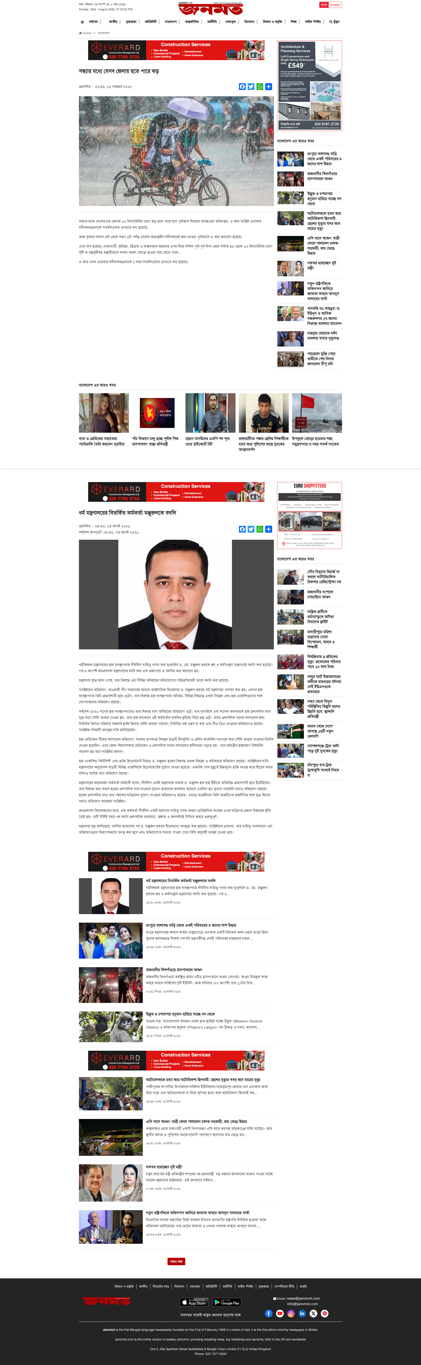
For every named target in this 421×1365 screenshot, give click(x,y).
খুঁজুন (335, 22)
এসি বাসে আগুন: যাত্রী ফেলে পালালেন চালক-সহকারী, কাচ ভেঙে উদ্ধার (323, 246)
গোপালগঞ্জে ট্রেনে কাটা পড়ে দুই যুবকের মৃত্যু (323, 748)
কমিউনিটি (150, 22)
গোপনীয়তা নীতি (284, 1286)
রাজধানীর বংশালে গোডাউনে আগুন (320, 594)
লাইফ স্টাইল (313, 22)
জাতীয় (113, 22)
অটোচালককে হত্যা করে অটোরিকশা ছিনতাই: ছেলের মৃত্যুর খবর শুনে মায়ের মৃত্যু (324, 221)
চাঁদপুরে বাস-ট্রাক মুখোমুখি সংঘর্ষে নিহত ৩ (323, 770)
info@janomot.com (302, 1303)
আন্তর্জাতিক (192, 22)
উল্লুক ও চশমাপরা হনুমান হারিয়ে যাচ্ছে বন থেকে (324, 198)
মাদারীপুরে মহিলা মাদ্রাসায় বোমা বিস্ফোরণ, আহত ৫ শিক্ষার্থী (321, 639)
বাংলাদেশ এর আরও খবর (295, 141)
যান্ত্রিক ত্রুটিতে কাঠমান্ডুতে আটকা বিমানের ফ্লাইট (320, 616)
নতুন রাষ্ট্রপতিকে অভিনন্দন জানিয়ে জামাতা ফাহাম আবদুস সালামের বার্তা (323, 291)
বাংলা (324, 5)
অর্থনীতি (212, 22)
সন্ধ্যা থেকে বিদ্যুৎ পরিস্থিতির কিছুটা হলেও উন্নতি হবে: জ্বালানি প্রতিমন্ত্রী (323, 709)
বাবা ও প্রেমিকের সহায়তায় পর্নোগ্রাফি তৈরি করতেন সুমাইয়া (102, 441)
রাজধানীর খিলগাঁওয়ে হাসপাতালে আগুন (322, 176)
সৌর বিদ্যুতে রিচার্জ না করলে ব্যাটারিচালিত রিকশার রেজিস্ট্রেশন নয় (324, 576)
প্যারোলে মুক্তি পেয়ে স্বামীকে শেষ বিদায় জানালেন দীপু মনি (321, 358)
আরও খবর (176, 1261)
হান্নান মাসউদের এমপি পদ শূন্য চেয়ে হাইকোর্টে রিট (208, 441)
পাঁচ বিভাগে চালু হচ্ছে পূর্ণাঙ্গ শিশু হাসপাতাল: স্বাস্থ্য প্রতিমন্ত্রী (155, 441)
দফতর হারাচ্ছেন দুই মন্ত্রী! (321, 265)
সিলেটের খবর (161, 1286)
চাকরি (303, 1286)
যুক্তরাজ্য (131, 22)
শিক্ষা (294, 22)
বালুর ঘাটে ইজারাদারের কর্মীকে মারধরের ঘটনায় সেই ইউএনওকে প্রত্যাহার (324, 684)
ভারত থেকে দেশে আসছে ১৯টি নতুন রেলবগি (320, 731)
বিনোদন (249, 22)
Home (86, 33)
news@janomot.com (303, 1298)
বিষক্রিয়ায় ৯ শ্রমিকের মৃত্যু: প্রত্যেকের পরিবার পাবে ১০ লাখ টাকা (324, 661)
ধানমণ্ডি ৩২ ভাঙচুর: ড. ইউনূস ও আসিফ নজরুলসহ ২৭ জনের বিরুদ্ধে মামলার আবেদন (324, 316)
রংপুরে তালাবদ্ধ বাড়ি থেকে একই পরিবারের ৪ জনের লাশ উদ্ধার (324, 158)
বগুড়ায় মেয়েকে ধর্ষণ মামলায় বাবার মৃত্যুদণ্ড (323, 336)
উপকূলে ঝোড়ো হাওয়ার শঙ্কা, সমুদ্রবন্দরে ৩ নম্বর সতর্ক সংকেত (315, 441)
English (335, 5)
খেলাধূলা (230, 22)
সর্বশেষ (93, 22)
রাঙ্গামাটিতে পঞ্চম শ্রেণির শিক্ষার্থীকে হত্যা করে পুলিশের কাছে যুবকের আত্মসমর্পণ (264, 444)
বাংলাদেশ (171, 22)
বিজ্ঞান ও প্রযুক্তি (272, 22)
